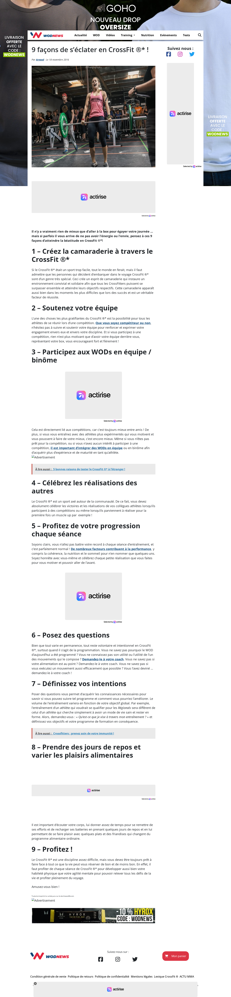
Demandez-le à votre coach (103, 659)
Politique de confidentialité (112, 976)
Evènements (168, 35)
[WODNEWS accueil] (47, 35)
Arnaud (40, 59)
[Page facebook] (100, 959)
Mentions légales (142, 976)
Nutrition (147, 35)
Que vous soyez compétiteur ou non (123, 323)
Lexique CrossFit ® (166, 976)
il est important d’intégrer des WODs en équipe (87, 448)
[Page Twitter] (135, 959)
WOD (96, 35)
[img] (199, 35)
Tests (186, 35)
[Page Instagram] (117, 959)
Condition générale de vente (48, 976)
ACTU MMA (187, 976)
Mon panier (178, 956)
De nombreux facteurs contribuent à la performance (111, 549)
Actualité (80, 35)
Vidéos (110, 35)
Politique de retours (80, 976)
